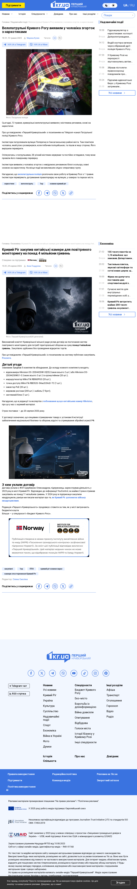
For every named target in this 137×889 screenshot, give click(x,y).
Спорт (47, 725)
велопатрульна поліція (30, 174)
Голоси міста (83, 728)
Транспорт (112, 695)
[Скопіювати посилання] (71, 193)
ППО (32, 569)
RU (132, 5)
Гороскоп (112, 705)
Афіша (110, 689)
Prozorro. (7, 358)
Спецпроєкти (38, 14)
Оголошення (114, 700)
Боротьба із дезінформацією (85, 705)
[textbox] (116, 15)
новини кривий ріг (58, 184)
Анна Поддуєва (34, 266)
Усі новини (115, 93)
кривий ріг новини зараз (51, 569)
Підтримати (13, 5)
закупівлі (8, 569)
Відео (109, 711)
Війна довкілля (84, 712)
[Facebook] (39, 193)
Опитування (82, 717)
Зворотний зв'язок (108, 780)
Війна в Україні (52, 735)
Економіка (49, 730)
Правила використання (21, 774)
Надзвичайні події (51, 718)
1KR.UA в (16, 44)
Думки (47, 746)
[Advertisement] (49, 220)
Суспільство (50, 711)
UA (125, 5)
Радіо (110, 716)
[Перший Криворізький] (68, 5)
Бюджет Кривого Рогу (85, 691)
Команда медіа (61, 780)
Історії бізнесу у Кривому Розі (84, 735)
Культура (49, 705)
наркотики (9, 184)
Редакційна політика (64, 774)
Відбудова (81, 723)
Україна (48, 700)
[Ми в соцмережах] (31, 673)
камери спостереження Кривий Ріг (20, 574)
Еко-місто (81, 698)
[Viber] (55, 193)
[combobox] (116, 15)
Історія (22, 14)
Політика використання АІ (21, 788)
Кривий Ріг (49, 695)
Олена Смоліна (20, 579)
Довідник (58, 14)
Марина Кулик (33, 38)
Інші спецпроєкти (85, 742)
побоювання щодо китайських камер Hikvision (67, 401)
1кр (41, 184)
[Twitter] (63, 193)
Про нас (73, 14)
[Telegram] (47, 193)
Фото (46, 741)
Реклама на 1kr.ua (107, 774)
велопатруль (27, 184)
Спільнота (49, 760)
